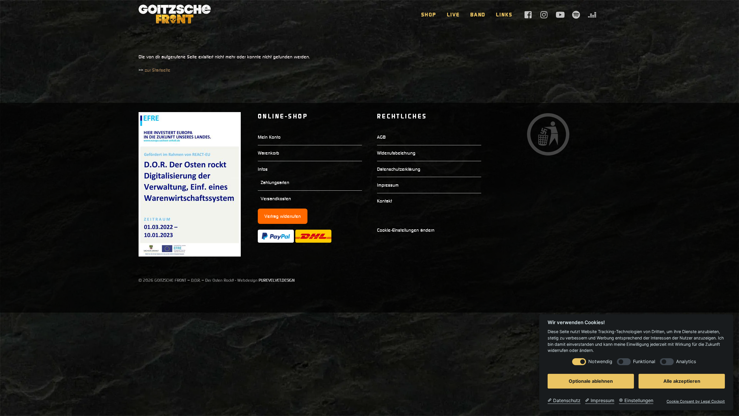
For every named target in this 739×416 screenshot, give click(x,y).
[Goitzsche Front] (175, 20)
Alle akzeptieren (681, 381)
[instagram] (544, 14)
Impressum (388, 185)
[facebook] (528, 14)
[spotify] (576, 14)
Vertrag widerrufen (282, 216)
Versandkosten (276, 198)
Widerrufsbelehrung (396, 153)
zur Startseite (157, 70)
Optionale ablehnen (591, 381)
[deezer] (592, 14)
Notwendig (600, 361)
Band (478, 15)
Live (453, 15)
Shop (428, 15)
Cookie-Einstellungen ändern (405, 230)
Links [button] (504, 15)
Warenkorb (268, 153)
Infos (263, 169)
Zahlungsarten (275, 182)
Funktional (644, 361)
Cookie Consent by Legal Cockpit (696, 401)
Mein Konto (269, 137)
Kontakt (384, 201)
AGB (381, 137)
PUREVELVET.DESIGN (277, 280)
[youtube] (560, 14)
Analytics (686, 361)
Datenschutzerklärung (398, 169)
